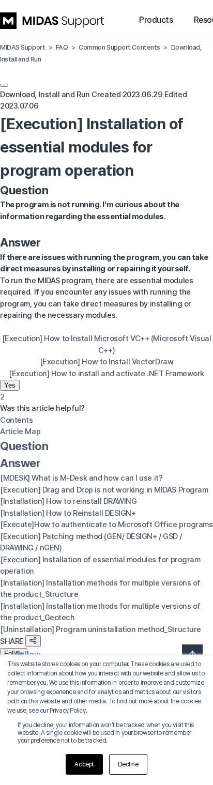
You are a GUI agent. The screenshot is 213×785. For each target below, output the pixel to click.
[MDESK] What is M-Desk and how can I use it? (81, 478)
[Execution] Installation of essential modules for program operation (100, 565)
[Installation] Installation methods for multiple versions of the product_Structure (100, 588)
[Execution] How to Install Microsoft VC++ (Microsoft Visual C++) (106, 344)
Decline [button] (128, 764)
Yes (10, 385)
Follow (13, 653)
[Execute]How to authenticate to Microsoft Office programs (106, 524)
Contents (16, 420)
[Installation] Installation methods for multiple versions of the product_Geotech (100, 612)
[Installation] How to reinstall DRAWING (68, 501)
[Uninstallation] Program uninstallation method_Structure (100, 629)
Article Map (20, 431)
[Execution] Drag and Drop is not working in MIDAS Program (104, 490)
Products (156, 20)
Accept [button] (84, 764)
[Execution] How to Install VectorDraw (106, 361)
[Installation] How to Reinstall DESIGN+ (67, 513)
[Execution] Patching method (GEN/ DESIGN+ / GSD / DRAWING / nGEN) (91, 542)
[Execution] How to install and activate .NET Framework (106, 373)
